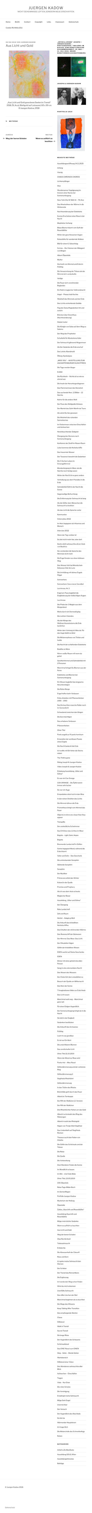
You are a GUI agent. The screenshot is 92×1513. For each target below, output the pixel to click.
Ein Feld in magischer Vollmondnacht (71, 290)
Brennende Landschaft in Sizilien (69, 844)
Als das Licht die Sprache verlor (69, 510)
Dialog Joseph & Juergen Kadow (69, 762)
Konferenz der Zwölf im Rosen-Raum (71, 443)
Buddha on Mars (63, 649)
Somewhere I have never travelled (70, 584)
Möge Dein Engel (63, 1400)
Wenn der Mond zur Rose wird (68, 1058)
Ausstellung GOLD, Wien (66, 1454)
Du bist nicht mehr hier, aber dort (69, 539)
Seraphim (61, 869)
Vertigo (60, 278)
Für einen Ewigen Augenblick (68, 1006)
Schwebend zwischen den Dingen (70, 712)
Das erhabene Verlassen (66, 721)
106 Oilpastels (62, 1183)
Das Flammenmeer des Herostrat (70, 388)
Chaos (59, 1317)
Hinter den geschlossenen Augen (69, 235)
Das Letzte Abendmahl (66, 351)
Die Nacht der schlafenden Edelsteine (71, 645)
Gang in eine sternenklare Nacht (69, 968)
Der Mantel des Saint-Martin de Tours (71, 408)
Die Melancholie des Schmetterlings (71, 1431)
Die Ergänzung (62, 1277)
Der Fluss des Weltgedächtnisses (70, 404)
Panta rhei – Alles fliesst (66, 1063)
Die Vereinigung (63, 1391)
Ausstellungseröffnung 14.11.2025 (70, 163)
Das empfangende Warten (67, 1313)
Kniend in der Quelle (64, 882)
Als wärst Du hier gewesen (67, 413)
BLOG (17, 22)
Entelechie (61, 1248)
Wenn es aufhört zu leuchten (68, 1226)
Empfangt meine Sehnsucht (68, 1396)
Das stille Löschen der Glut (67, 1295)
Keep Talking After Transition (68, 1308)
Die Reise (60, 1152)
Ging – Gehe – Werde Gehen (68, 1353)
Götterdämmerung (64, 1083)
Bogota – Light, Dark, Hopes (67, 835)
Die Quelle (61, 1156)
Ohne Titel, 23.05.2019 (66, 1178)
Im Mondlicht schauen (65, 1169)
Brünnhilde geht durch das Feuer (69, 1092)
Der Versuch (62, 1409)
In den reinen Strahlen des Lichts (69, 799)
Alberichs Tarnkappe (65, 1096)
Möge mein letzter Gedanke (67, 1221)
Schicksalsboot (63, 1344)
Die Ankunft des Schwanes (67, 1027)
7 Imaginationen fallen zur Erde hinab (71, 990)
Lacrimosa (61, 600)
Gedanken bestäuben (65, 1022)
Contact (27, 22)
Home (8, 22)
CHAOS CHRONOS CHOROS (68, 177)
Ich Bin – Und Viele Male (66, 1174)
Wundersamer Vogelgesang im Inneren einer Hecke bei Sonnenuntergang (69, 193)
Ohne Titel (61, 730)
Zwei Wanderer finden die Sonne (69, 1165)
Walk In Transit (63, 1326)
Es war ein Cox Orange (66, 778)
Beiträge (13, 121)
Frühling (60, 1031)
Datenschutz (74, 22)
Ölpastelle (61, 1205)
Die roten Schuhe (63, 1387)
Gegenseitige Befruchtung (67, 494)
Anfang (60, 168)
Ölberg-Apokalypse (64, 356)
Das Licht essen (63, 995)
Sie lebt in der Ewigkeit (65, 1018)
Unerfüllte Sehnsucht (65, 1291)
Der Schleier (62, 1268)
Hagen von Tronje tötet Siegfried (69, 1126)
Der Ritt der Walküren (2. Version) (70, 1101)
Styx (59, 186)
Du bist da (61, 1418)
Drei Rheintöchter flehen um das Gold (71, 1110)
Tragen (60, 1378)
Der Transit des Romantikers (68, 1273)
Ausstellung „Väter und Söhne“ (69, 900)
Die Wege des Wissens (66, 1304)
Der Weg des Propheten (66, 334)
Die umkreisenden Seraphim (68, 860)
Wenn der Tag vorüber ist (66, 535)
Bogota (60, 840)
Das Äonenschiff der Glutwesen (69, 934)
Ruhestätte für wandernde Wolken (70, 239)
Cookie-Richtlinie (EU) (14, 28)
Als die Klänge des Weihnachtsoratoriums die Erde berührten (69, 623)
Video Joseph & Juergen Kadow (69, 767)
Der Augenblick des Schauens (68, 1340)
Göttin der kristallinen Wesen (68, 947)
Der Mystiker (62, 873)
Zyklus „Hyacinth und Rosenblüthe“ (70, 1209)
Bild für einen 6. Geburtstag (67, 244)
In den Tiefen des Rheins (66, 1087)
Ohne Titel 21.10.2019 (65, 1054)
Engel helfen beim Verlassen (68, 693)
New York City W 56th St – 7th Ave (70, 200)
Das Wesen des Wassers (66, 972)
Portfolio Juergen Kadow (66, 1196)
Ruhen (59, 1436)
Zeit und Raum (62, 914)
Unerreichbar (62, 1405)
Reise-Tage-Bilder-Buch (66, 1187)
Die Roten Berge (63, 689)
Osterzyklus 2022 (64, 519)
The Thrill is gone (63, 758)
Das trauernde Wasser (65, 452)
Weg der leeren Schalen (66, 1234)
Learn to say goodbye (65, 1036)
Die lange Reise (63, 1335)
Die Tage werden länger (66, 367)
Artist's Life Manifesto (65, 1450)
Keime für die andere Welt (67, 400)
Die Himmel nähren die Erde (67, 803)
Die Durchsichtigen (64, 717)
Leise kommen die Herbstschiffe (69, 448)
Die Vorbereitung (63, 1160)
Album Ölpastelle (63, 255)
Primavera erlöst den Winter (68, 878)
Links (49, 22)
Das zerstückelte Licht (65, 1049)
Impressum (59, 22)
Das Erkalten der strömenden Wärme (71, 930)
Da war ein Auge (63, 790)
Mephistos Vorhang (64, 223)
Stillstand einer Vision (65, 1362)
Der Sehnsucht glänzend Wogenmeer (71, 342)
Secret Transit (62, 1331)
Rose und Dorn (62, 1257)
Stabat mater (62, 322)
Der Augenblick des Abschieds (68, 1414)
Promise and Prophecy (66, 887)
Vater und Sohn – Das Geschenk (69, 856)
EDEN (59, 956)
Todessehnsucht (63, 1243)
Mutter (60, 260)
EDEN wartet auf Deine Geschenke (70, 952)
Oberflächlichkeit (64, 1239)
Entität (59, 372)
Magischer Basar (63, 896)
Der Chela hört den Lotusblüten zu (70, 977)
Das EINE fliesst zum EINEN (68, 1349)
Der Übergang (62, 905)
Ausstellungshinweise (65, 1459)
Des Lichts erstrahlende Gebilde (69, 303)
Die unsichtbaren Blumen (67, 1045)
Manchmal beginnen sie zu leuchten (71, 1300)
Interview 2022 (63, 531)
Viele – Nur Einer (63, 1382)
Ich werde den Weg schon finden (69, 1282)
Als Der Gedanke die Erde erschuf (70, 347)
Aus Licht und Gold (64, 1230)
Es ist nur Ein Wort (64, 1040)
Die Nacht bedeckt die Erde (67, 746)
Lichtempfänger (63, 181)
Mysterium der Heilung (66, 1201)
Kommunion (62, 514)
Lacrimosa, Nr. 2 (63, 588)
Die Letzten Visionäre (65, 616)
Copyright (38, 22)
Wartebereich (62, 1358)
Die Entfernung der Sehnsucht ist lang (71, 498)
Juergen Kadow (46, 8)
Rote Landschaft (63, 909)
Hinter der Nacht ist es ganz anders (70, 475)
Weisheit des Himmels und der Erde (70, 299)
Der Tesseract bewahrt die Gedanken (71, 457)
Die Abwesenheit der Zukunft (68, 1252)
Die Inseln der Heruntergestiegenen (70, 383)
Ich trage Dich (62, 1427)
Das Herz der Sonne (64, 986)
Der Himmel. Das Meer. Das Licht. (70, 939)
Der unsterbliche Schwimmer (68, 826)
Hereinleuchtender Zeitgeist (67, 432)
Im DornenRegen (63, 1192)
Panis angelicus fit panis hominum (70, 734)
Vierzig (60, 172)
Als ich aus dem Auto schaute (68, 891)
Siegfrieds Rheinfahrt (65, 1078)
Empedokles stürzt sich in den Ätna (70, 794)
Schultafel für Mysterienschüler (69, 338)
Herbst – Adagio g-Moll (66, 918)
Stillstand (60, 1322)
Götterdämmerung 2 (65, 1074)
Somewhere (62, 580)
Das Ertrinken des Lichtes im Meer (70, 831)
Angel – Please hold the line (67, 294)
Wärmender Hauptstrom (66, 1422)
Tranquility (61, 822)
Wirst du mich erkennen (66, 1286)
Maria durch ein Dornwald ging (68, 612)
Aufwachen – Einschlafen (67, 1373)
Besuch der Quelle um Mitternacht (70, 981)
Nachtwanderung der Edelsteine (69, 211)
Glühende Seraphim (64, 865)
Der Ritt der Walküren (65, 1105)
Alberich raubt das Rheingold (68, 1121)
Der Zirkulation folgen (65, 943)
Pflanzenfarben (63, 726)
